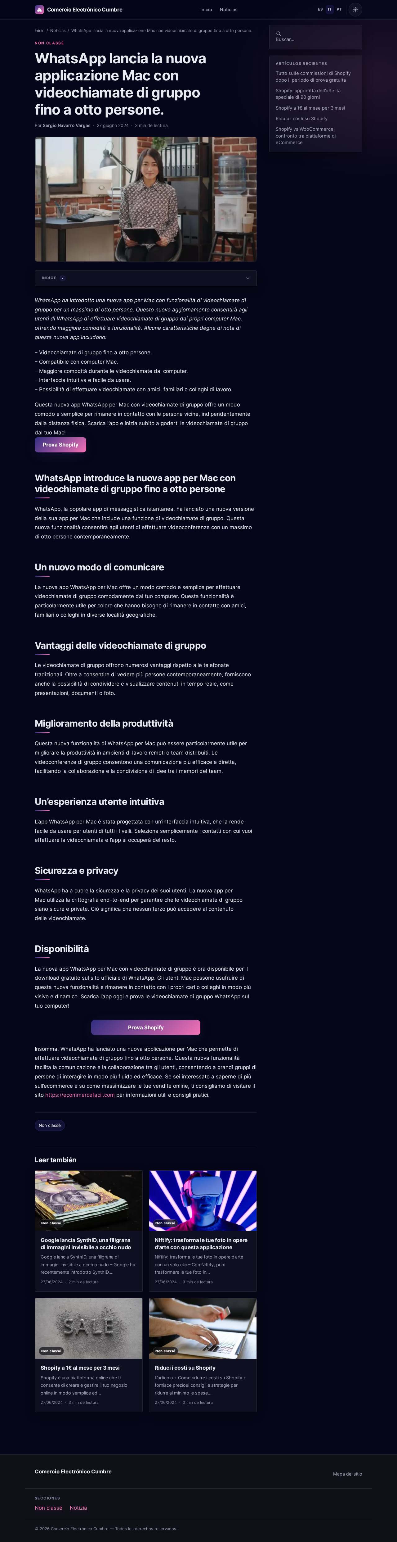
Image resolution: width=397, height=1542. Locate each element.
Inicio (206, 9)
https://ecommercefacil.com (80, 1095)
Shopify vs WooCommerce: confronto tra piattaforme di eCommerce (306, 135)
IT (330, 9)
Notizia (78, 1508)
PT (339, 9)
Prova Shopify (60, 445)
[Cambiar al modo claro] (355, 9)
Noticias (229, 9)
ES (320, 9)
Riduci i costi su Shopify (302, 118)
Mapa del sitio (347, 1473)
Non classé (49, 43)
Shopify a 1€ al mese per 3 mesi (310, 108)
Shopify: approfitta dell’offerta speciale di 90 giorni (308, 94)
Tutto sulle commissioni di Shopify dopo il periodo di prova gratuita (313, 76)
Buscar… (285, 39)
